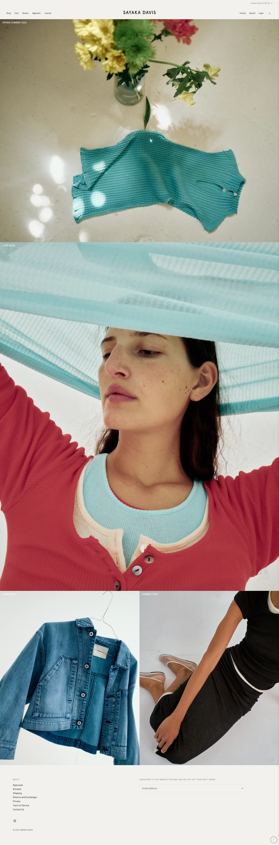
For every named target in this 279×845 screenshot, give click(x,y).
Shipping (17, 793)
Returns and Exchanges (25, 797)
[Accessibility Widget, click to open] (273, 839)
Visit (17, 13)
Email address (149, 784)
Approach (36, 13)
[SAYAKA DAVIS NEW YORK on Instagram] (15, 821)
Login (261, 13)
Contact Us (18, 809)
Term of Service (21, 805)
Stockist (17, 789)
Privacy (16, 801)
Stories (25, 13)
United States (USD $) (260, 3)
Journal (47, 13)
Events (243, 13)
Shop (8, 13)
